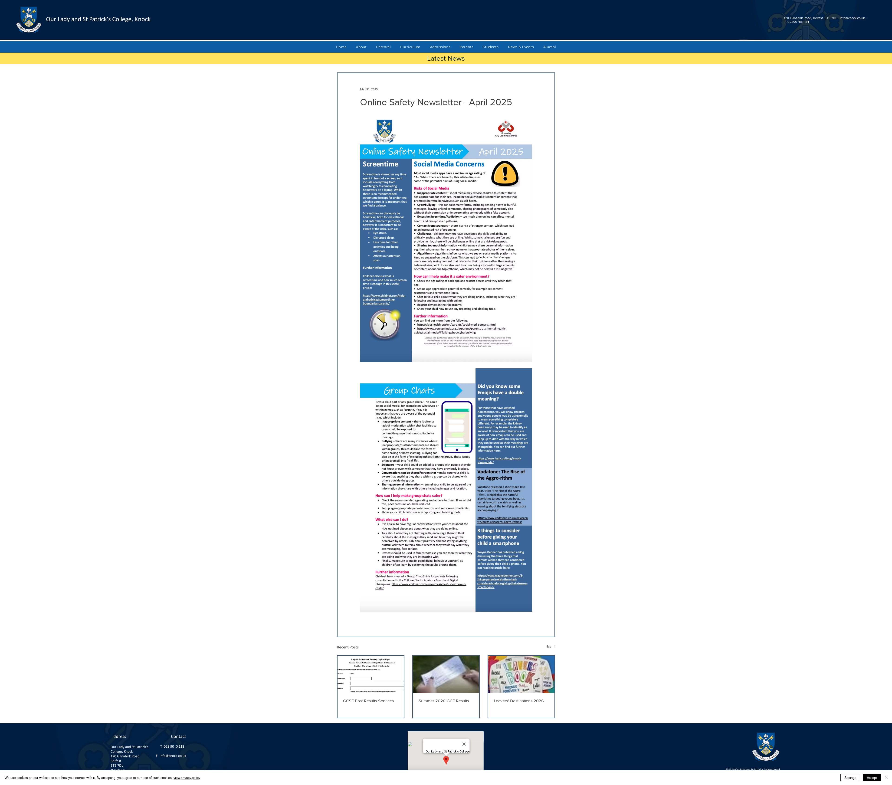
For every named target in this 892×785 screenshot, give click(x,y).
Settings (850, 777)
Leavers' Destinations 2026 (519, 701)
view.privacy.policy (187, 777)
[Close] (886, 777)
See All (551, 646)
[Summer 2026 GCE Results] (446, 674)
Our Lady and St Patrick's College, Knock (98, 19)
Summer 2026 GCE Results (444, 701)
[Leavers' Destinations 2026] (521, 674)
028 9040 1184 (175, 747)
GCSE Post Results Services (368, 701)
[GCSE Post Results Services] (371, 674)
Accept (872, 777)
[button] (361, 47)
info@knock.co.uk (173, 756)
